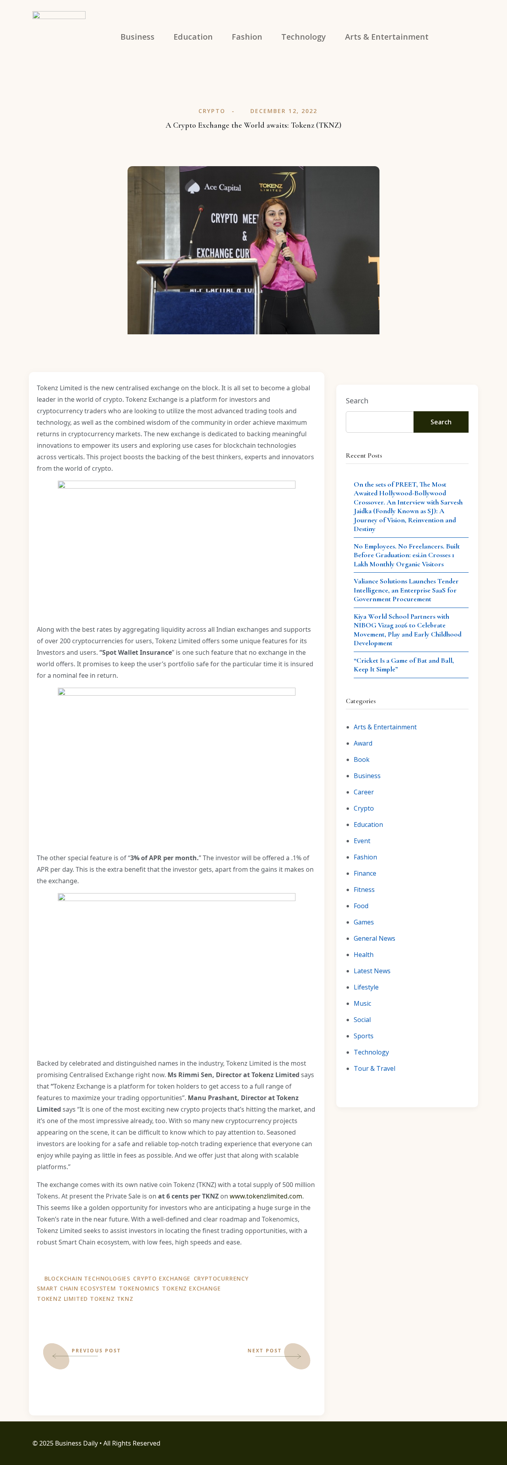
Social (362, 1019)
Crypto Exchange (162, 1278)
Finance (365, 873)
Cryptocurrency (221, 1278)
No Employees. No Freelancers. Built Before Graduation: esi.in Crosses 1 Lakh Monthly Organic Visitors (407, 555)
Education (368, 824)
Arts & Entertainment (385, 727)
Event (362, 840)
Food (361, 905)
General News (374, 938)
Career (364, 792)
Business (367, 775)
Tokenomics (139, 1288)
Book (362, 759)
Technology (371, 1052)
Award (363, 743)
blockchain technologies (87, 1278)
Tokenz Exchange (191, 1288)
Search (357, 400)
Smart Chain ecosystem (76, 1288)
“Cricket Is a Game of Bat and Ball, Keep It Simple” (404, 665)
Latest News (372, 970)
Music (362, 1003)
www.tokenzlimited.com (266, 1196)
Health (364, 954)
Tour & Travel (374, 1068)
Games (364, 922)
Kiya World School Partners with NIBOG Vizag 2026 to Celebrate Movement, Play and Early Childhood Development (407, 630)
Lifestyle (366, 987)
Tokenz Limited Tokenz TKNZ (85, 1299)
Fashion (365, 857)
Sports (364, 1036)
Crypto (211, 111)
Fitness (364, 889)
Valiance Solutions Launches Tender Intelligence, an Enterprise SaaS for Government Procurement (406, 590)
